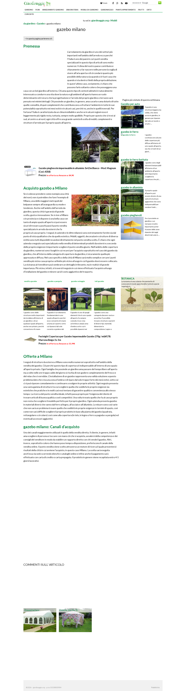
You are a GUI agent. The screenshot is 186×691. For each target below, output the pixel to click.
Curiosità (29, 14)
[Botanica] (142, 293)
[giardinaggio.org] (37, 3)
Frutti (141, 10)
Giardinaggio (107, 10)
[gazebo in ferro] (133, 144)
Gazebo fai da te (68, 610)
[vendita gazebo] (34, 298)
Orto (149, 10)
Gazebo (41, 23)
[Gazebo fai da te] (75, 620)
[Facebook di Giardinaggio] (113, 3)
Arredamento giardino (53, 10)
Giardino (29, 10)
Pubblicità (155, 687)
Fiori (37, 10)
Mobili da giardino (89, 10)
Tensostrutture (31, 610)
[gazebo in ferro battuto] (133, 172)
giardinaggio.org (100, 20)
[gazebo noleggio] (81, 298)
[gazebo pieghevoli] (133, 228)
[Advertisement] (53, 20)
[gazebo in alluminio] (133, 200)
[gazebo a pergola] (58, 298)
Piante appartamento (126, 10)
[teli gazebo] (105, 298)
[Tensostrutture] (39, 620)
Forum (104, 3)
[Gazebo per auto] (133, 117)
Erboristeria (72, 10)
